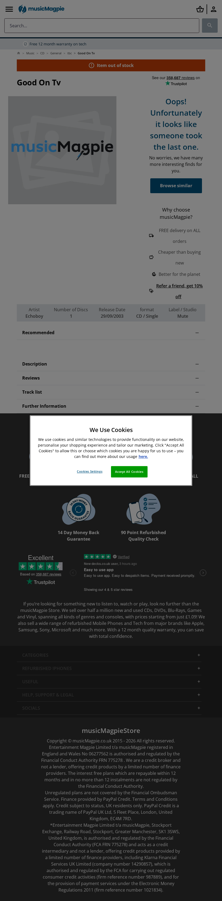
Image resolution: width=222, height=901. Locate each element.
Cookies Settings (89, 471)
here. (143, 456)
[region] (111, 450)
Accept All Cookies (129, 472)
